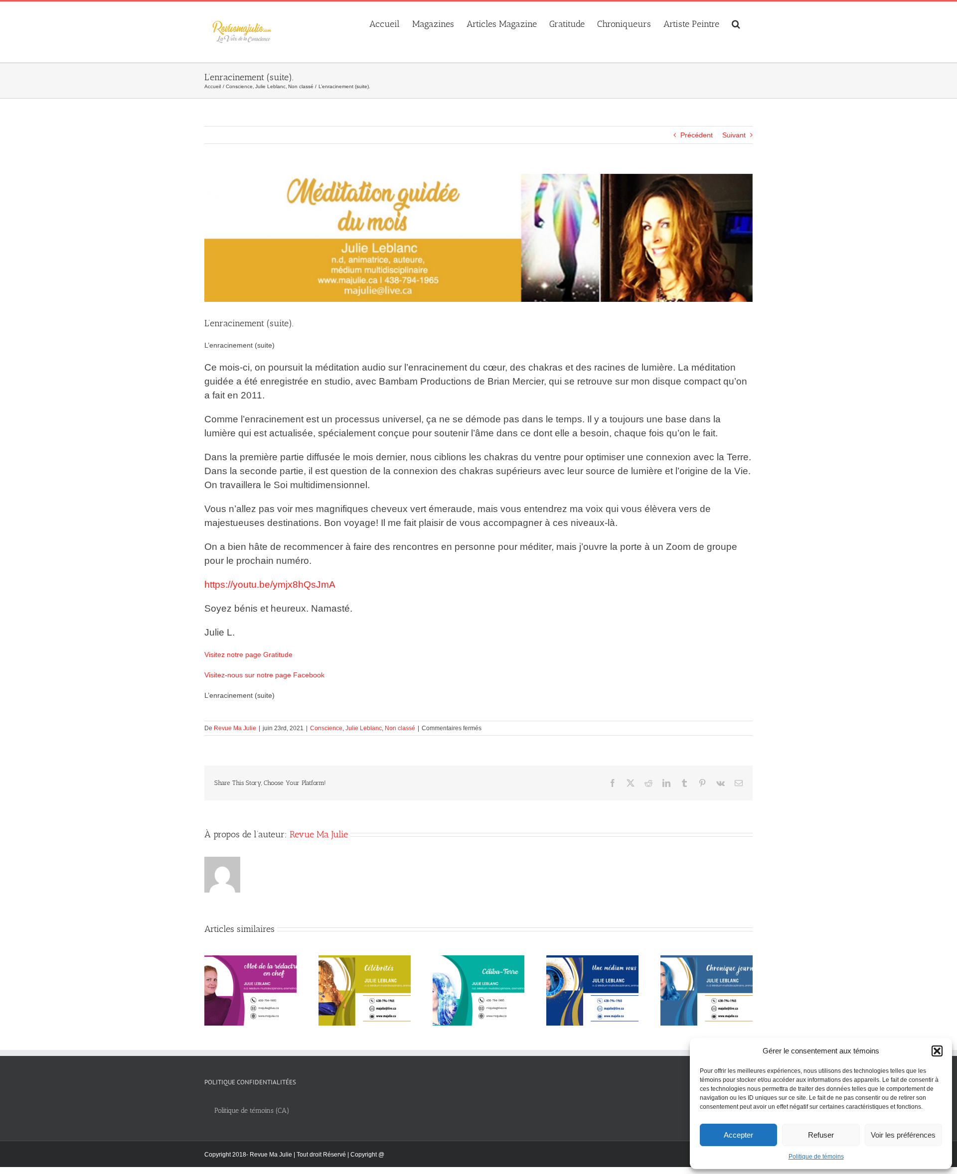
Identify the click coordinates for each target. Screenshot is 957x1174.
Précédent (696, 135)
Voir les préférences (903, 1135)
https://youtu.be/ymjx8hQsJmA (269, 584)
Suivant (734, 135)
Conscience (326, 728)
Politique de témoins (816, 1156)
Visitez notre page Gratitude (248, 654)
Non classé (400, 728)
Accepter (738, 1135)
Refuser (821, 1135)
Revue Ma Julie (235, 728)
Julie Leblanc (363, 728)
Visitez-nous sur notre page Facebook (264, 675)
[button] (937, 1051)
